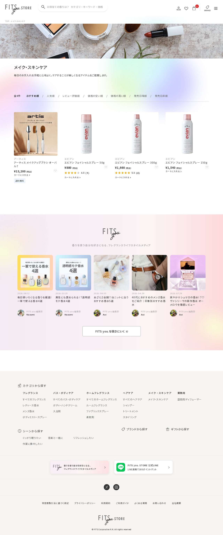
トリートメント (130, 411)
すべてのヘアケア (132, 399)
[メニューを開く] (216, 9)
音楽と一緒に (55, 438)
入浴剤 (57, 411)
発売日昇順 (161, 96)
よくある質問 (140, 503)
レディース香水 (31, 405)
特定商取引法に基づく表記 (55, 503)
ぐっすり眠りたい (32, 438)
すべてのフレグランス (34, 399)
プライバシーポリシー (85, 503)
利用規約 (105, 503)
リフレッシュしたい (83, 438)
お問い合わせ (159, 503)
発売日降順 (140, 96)
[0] (194, 8)
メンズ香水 (29, 411)
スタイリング (130, 417)
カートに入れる (21, 174)
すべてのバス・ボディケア (67, 399)
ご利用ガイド (122, 503)
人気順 (51, 96)
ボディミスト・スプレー (35, 417)
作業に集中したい (32, 443)
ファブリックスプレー (97, 411)
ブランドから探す (136, 429)
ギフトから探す (180, 429)
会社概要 (176, 503)
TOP (7, 21)
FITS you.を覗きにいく (110, 331)
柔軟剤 (90, 417)
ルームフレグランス (96, 405)
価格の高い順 (118, 96)
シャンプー (129, 405)
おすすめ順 (32, 96)
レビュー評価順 (71, 96)
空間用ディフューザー (190, 399)
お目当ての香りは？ (75, 7)
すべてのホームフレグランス (101, 399)
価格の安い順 (95, 96)
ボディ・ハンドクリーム (65, 405)
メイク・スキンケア (158, 399)
